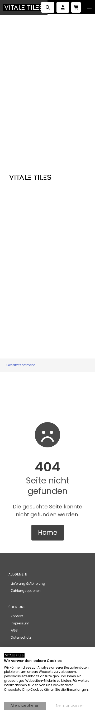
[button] (89, 7)
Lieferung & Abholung (28, 583)
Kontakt (17, 616)
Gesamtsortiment (20, 365)
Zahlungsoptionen (26, 590)
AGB (14, 630)
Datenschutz (21, 637)
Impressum (20, 623)
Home (47, 532)
